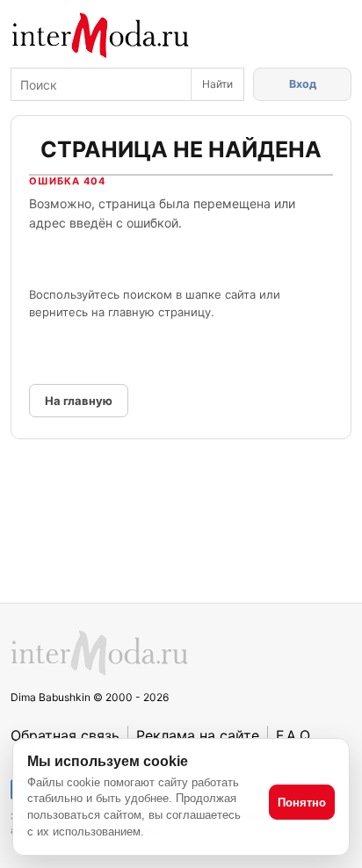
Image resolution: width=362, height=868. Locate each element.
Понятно (302, 802)
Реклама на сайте (197, 735)
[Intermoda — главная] (101, 35)
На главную (78, 401)
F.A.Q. (294, 735)
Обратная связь (65, 735)
